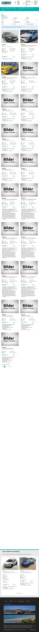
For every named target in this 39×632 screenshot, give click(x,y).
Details (14, 56)
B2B (33, 8)
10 (2, 366)
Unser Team (29, 8)
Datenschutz (28, 601)
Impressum (11, 601)
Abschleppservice (21, 8)
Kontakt (3, 10)
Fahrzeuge (14, 8)
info (2, 13)
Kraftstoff (15, 17)
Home (3, 8)
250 (10, 366)
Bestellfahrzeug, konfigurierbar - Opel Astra (10, 108)
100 (8, 366)
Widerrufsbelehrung (21, 601)
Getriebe (27, 17)
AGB (15, 601)
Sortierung (28, 22)
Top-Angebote (8, 8)
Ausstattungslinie (17, 22)
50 (6, 366)
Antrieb (2, 22)
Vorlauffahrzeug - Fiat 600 (10, 573)
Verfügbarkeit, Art (4, 17)
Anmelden (5, 601)
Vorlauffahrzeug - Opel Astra (10, 201)
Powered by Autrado (32, 629)
